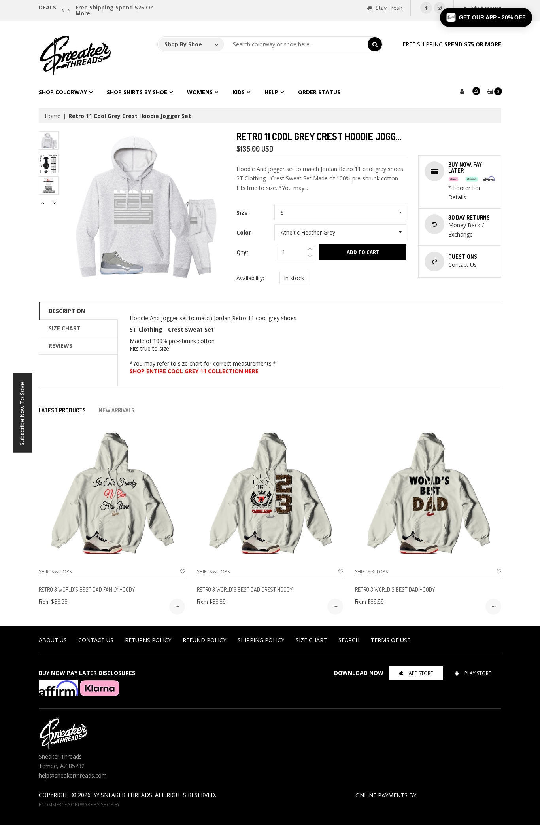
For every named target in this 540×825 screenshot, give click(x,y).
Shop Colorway (63, 92)
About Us (53, 640)
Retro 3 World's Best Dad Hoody (395, 589)
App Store (421, 673)
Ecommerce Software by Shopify (79, 804)
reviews (60, 345)
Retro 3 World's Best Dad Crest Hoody (245, 589)
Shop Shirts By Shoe (137, 92)
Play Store (477, 673)
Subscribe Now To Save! (22, 412)
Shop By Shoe (183, 44)
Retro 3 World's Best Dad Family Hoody (87, 589)
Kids (238, 92)
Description (67, 311)
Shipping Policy (261, 640)
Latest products (62, 410)
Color (243, 232)
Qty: (242, 252)
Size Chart (65, 328)
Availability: (250, 278)
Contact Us (95, 640)
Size (242, 212)
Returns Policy (148, 640)
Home (52, 115)
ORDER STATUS (319, 92)
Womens (200, 92)
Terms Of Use (390, 640)
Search (348, 640)
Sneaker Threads (126, 794)
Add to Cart (363, 252)
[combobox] (296, 44)
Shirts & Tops (55, 571)
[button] (486, 17)
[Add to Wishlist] (182, 571)
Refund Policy (204, 640)
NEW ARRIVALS (116, 410)
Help (271, 92)
